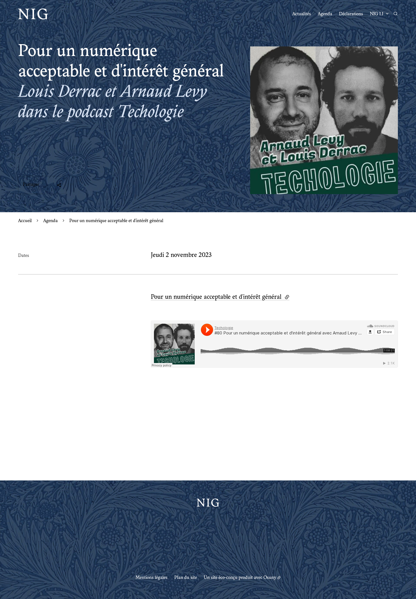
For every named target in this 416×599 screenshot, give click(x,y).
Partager (31, 185)
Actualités (301, 14)
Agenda (325, 14)
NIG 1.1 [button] (376, 14)
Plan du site (185, 578)
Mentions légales (152, 578)
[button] (324, 120)
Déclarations (351, 14)
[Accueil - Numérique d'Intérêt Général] (33, 14)
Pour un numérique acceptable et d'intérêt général (220, 297)
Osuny (269, 578)
